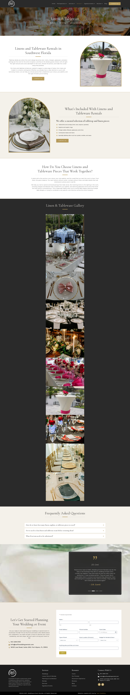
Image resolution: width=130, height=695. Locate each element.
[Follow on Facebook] (99, 684)
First (60, 625)
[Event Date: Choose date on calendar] (115, 632)
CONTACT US (38, 78)
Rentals (79, 3)
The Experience (61, 3)
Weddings (45, 674)
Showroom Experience (78, 678)
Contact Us (114, 3)
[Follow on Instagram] (102, 684)
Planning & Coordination (49, 678)
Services (71, 3)
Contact (74, 686)
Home (53, 3)
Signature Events (89, 3)
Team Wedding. (101, 693)
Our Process (75, 676)
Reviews (99, 3)
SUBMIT (62, 653)
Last (90, 625)
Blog (105, 3)
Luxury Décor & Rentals (49, 676)
